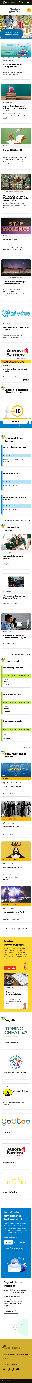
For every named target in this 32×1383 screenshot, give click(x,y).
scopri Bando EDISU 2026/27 (16, 148)
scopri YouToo (16, 1126)
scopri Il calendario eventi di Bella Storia (16, 364)
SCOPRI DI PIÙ (11, 1311)
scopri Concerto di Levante (16, 861)
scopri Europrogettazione (16, 703)
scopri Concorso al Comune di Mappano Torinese (16, 591)
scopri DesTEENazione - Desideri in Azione (16, 323)
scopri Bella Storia (16, 1156)
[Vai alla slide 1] (12, 425)
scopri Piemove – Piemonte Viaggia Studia (16, 60)
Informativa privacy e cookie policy (11, 1381)
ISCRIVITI (8, 1242)
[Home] (16, 10)
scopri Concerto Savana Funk (16, 904)
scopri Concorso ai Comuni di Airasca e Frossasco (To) (16, 630)
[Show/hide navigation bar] (3, 10)
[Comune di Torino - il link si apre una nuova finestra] (11, 1347)
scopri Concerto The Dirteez (16, 819)
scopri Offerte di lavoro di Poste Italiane (16, 505)
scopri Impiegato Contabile (16, 730)
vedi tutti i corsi (22, 747)
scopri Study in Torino (16, 1186)
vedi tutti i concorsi (20, 655)
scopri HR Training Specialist (16, 676)
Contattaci (6, 1358)
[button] (29, 10)
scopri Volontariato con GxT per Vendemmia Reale (16, 280)
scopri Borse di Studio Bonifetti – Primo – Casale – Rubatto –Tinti (16, 103)
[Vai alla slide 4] (19, 425)
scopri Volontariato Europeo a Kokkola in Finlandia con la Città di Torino (16, 193)
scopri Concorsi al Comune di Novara (16, 551)
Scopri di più (10, 968)
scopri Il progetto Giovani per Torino (16, 1096)
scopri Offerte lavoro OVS (16, 481)
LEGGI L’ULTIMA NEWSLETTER (14, 1248)
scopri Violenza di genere (16, 236)
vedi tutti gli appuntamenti (17, 928)
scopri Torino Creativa (16, 1036)
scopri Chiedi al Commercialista (16, 991)
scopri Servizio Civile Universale (16, 1066)
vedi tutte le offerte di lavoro (16, 521)
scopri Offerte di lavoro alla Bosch (16, 456)
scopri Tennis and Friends (16, 778)
